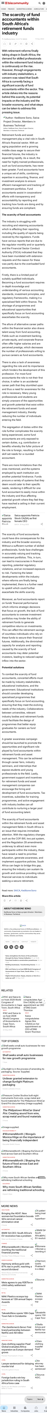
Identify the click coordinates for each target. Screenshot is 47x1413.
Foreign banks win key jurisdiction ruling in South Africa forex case (15, 1380)
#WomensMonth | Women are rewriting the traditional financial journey (18, 1250)
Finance (11, 9)
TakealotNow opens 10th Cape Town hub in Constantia (18, 1314)
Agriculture (39, 9)
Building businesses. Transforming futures (20, 965)
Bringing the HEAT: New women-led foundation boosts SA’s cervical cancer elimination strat (18, 1217)
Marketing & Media (24, 9)
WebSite (33, 942)
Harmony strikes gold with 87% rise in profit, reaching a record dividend (17, 1266)
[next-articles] (44, 1000)
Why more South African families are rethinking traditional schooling (23, 1188)
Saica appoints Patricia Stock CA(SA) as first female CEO (26, 518)
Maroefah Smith (8, 1144)
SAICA (25, 39)
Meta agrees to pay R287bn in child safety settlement (17, 1284)
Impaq (5, 1194)
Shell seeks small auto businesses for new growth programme (23, 1057)
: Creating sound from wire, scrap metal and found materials (22, 1113)
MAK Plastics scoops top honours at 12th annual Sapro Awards (17, 1299)
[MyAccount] (44, 3)
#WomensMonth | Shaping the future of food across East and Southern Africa (21, 1163)
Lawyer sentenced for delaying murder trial (18, 1365)
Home (3, 9)
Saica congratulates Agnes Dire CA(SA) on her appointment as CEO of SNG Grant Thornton (33, 1024)
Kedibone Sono (9, 39)
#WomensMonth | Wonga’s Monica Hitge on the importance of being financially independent (23, 1137)
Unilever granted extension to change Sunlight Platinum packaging (20, 1081)
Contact (25, 942)
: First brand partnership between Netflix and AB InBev (16, 1330)
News (7, 942)
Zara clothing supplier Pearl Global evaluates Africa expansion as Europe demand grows (17, 1348)
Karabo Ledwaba (9, 1089)
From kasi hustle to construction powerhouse (21, 960)
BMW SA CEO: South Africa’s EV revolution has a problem (17, 1234)
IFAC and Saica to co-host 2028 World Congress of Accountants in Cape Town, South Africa (12, 1020)
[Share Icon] (41, 524)
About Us (15, 942)
